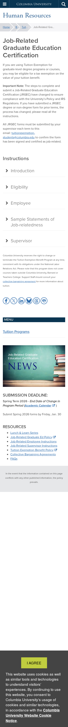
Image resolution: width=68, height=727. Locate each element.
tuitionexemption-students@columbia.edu (19, 135)
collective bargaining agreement (19, 281)
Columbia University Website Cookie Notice (33, 715)
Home (6, 27)
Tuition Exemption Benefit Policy (31, 450)
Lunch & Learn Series (24, 433)
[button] (4, 4)
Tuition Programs (27, 27)
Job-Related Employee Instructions (33, 441)
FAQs (13, 459)
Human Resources (27, 15)
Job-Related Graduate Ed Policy (31, 437)
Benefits (17, 27)
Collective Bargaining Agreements (33, 454)
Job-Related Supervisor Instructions (33, 445)
